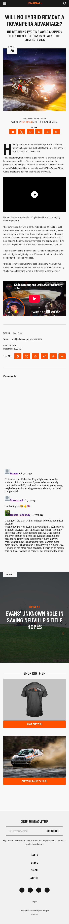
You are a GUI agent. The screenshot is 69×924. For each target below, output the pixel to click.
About (34, 878)
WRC (31, 339)
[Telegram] (39, 131)
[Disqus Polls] (34, 421)
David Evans (27, 121)
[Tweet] (21, 131)
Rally (34, 855)
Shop (34, 870)
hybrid (14, 339)
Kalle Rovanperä (23, 339)
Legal (34, 901)
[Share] (13, 131)
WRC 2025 (38, 339)
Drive (34, 862)
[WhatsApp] (30, 131)
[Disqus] (34, 510)
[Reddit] (47, 131)
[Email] (56, 131)
